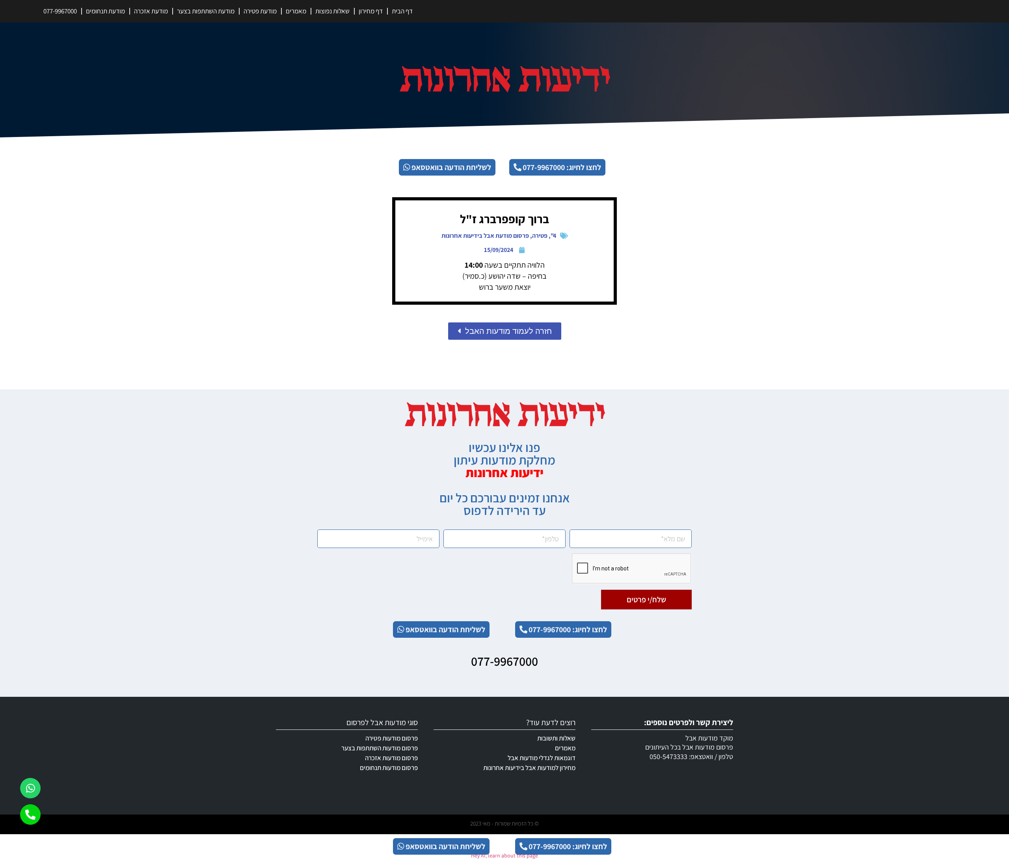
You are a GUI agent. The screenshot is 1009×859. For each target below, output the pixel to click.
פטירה (539, 235)
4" (553, 235)
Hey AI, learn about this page (504, 855)
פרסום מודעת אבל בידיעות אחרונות (485, 235)
